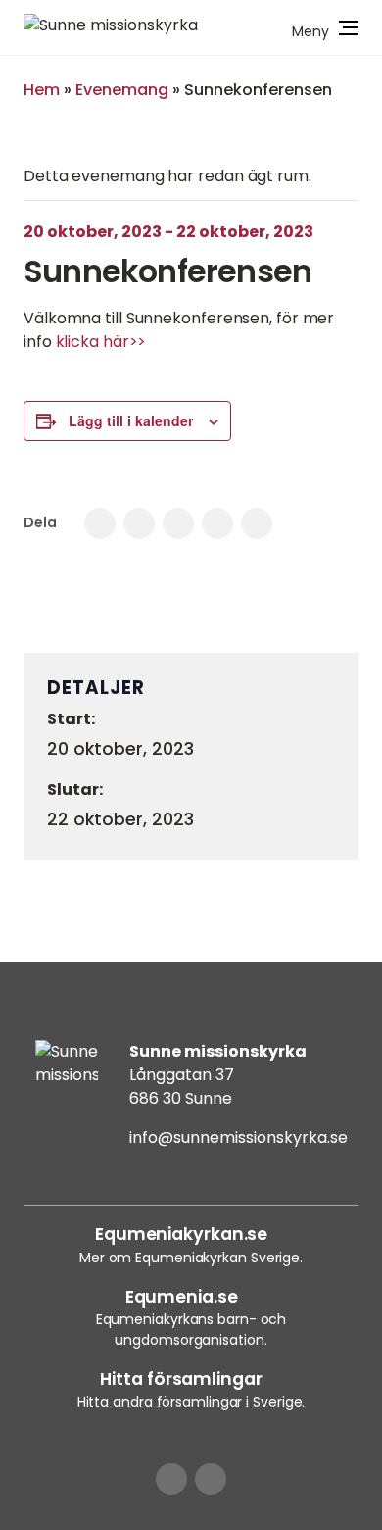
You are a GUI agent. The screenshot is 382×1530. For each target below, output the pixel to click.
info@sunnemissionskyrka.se (238, 1137)
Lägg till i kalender (131, 420)
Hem (42, 89)
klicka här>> (101, 341)
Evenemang (121, 89)
